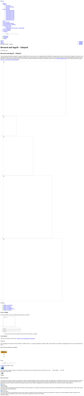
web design (3, 365)
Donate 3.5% (8, 26)
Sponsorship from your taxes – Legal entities (15, 28)
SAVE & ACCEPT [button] (5, 394)
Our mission (8, 5)
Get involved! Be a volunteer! (9, 24)
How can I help (6, 22)
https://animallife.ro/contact (61, 58)
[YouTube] (5, 37)
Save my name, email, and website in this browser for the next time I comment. (21, 333)
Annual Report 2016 (10, 19)
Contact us (5, 31)
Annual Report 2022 (10, 12)
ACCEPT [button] (62, 370)
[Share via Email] (7, 306)
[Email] (5, 38)
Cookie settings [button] (55, 370)
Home (4, 3)
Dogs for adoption (7, 29)
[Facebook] (5, 36)
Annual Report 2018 (10, 17)
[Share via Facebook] (7, 305)
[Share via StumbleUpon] (8, 308)
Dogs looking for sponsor (8, 23)
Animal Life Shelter (10, 6)
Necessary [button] (3, 384)
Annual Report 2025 (10, 10)
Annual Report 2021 (10, 13)
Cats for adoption (6, 30)
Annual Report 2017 (10, 18)
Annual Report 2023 (10, 11)
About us (5, 4)
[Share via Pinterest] (7, 307)
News (4, 20)
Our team (8, 8)
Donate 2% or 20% (7, 25)
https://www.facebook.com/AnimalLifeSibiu (10, 59)
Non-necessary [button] (4, 390)
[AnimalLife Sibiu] (2, 1)
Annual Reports (6, 9)
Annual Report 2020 (10, 15)
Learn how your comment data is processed (26, 338)
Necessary (4, 385)
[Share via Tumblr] (7, 309)
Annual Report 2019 (10, 16)
